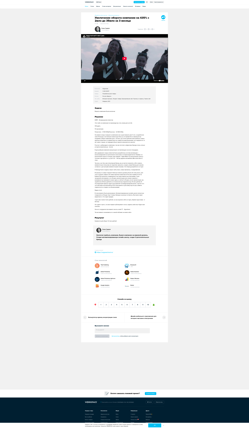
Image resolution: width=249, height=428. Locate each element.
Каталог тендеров (88, 419)
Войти (151, 2)
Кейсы (86, 6)
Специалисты (103, 416)
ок (155, 425)
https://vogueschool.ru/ (104, 252)
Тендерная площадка (89, 414)
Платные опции (134, 419)
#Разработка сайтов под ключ (101, 15)
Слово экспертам (106, 6)
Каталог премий (149, 422)
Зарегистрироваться (158, 2)
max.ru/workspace (130, 402)
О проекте (133, 414)
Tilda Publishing (105, 265)
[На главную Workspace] (91, 402)
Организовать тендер (139, 2)
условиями (109, 424)
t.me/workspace (120, 402)
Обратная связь (159, 402)
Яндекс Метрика (134, 278)
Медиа (99, 2)
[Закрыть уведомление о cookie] (163, 425)
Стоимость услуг (104, 422)
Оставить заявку (150, 393)
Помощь (132, 422)
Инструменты (148, 416)
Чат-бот (150, 402)
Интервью (137, 6)
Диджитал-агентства (105, 414)
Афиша (98, 6)
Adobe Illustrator (134, 271)
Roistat (132, 285)
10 (148, 304)
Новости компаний (128, 6)
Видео (144, 6)
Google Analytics (105, 285)
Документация (117, 6)
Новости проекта (134, 416)
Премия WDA (148, 414)
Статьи (92, 6)
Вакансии (148, 419)
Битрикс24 (133, 265)
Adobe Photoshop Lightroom (108, 278)
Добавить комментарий (102, 336)
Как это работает (88, 416)
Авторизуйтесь (115, 336)
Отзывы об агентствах (105, 419)
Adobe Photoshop (105, 271)
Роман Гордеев (105, 28)
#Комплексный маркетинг (113, 15)
